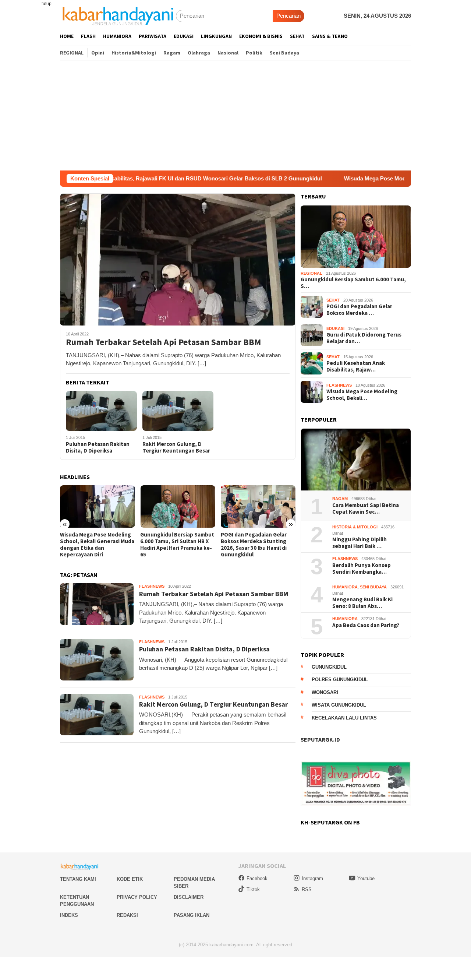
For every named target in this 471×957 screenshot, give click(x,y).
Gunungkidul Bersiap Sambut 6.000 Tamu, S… (353, 282)
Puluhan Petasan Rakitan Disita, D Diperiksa (98, 447)
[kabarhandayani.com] (118, 16)
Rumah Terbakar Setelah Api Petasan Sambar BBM (163, 342)
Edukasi (335, 328)
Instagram (312, 878)
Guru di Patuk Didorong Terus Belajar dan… (363, 338)
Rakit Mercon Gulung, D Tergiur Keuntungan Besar (176, 447)
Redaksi (127, 915)
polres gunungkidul (340, 679)
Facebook (257, 878)
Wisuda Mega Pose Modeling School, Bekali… (361, 394)
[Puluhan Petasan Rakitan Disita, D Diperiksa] (101, 411)
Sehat (333, 300)
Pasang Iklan (191, 915)
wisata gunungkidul (339, 705)
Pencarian (288, 16)
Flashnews (151, 586)
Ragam (340, 498)
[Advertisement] (235, 115)
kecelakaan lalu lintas (344, 718)
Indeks (69, 915)
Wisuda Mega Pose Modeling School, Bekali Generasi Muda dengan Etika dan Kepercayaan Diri (97, 544)
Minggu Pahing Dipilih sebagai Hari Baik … (359, 542)
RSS (307, 889)
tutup (47, 3)
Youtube (366, 878)
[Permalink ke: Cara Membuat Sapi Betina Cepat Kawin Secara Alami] (356, 460)
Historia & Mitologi (355, 527)
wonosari (325, 692)
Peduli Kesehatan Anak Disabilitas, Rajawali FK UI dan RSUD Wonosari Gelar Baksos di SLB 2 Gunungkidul (147, 178)
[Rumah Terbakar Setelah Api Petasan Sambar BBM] (177, 259)
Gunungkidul (329, 667)
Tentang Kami (78, 879)
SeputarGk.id (320, 739)
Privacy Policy (137, 897)
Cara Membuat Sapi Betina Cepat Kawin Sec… (365, 508)
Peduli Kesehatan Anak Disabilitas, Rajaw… (355, 366)
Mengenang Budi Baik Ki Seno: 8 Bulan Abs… (362, 602)
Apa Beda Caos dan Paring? (365, 625)
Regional (311, 273)
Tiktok (253, 889)
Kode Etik (130, 879)
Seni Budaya (373, 587)
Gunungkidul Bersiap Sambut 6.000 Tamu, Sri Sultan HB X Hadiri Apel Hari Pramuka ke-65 (177, 544)
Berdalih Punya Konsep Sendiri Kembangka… (361, 568)
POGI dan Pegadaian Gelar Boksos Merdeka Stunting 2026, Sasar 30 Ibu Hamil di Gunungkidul (254, 544)
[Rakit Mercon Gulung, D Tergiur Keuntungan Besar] (177, 411)
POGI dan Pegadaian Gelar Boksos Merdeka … (359, 309)
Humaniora (345, 587)
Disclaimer (188, 897)
